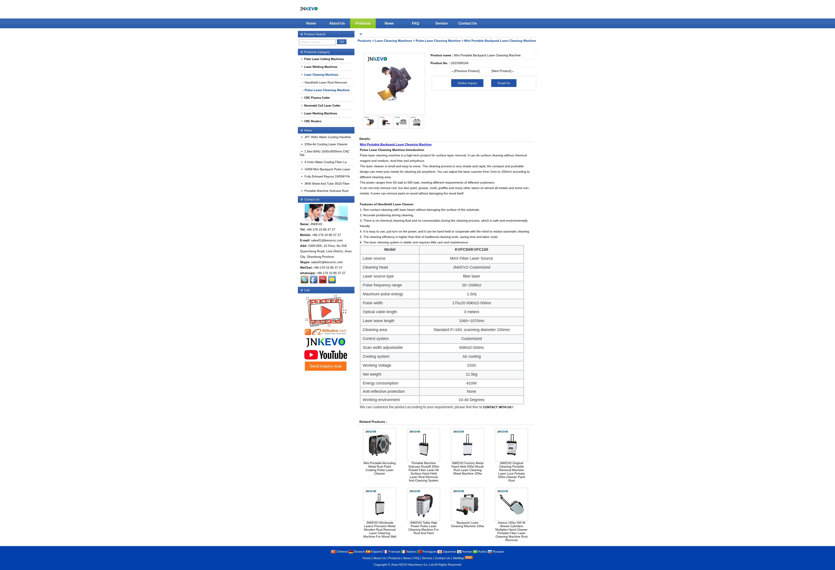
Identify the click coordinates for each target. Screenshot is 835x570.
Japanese (449, 551)
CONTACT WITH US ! (498, 407)
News (389, 23)
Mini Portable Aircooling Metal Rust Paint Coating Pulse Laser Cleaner (380, 468)
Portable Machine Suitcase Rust (326, 190)
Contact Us (467, 23)
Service (441, 23)
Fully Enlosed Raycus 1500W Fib (327, 176)
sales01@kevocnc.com (327, 240)
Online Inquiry (467, 83)
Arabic (482, 551)
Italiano (411, 551)
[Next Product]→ (503, 71)
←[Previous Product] (465, 71)
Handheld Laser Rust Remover (326, 82)
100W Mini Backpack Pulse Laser (327, 169)
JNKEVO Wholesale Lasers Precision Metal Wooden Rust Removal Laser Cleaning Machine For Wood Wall (379, 529)
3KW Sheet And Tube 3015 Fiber (327, 183)
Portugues (429, 551)
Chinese (342, 551)
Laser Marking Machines (320, 113)
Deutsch (359, 551)
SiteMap (458, 558)
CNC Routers (312, 121)
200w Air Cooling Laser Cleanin (325, 144)
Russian (498, 551)
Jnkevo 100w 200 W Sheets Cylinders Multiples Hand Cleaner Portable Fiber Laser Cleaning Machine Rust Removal (511, 531)
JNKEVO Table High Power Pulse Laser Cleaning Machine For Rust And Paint (423, 528)
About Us (337, 23)
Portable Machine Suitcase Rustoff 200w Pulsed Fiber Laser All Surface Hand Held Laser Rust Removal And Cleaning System (423, 471)
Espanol (376, 551)
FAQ (415, 23)
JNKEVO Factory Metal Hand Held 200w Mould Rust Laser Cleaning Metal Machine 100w (467, 468)
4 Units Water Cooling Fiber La (325, 162)
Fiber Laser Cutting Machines (324, 59)
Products (363, 23)
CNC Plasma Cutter (317, 97)
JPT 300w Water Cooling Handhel (327, 137)
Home (311, 23)
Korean (466, 551)
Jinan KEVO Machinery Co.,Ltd (412, 564)
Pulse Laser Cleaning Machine (438, 40)
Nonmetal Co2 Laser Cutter (322, 105)
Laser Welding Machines (320, 67)
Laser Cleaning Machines (393, 40)
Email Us (504, 83)
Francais (393, 551)
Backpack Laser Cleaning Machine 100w (467, 524)
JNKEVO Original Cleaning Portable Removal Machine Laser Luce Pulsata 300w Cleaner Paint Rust (511, 471)
